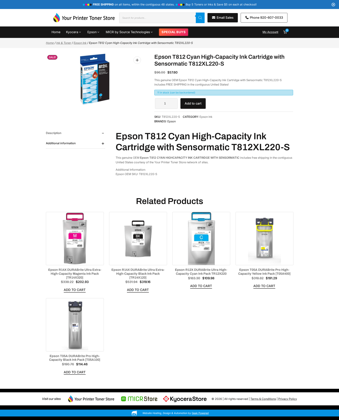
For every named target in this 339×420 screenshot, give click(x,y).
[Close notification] (333, 4)
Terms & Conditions (263, 399)
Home (50, 43)
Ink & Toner (63, 43)
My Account (270, 32)
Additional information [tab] (61, 143)
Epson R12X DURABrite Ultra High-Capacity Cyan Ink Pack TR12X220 (201, 271)
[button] (137, 60)
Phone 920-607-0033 (266, 17)
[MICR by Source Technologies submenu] (152, 32)
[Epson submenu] (98, 32)
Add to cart (193, 103)
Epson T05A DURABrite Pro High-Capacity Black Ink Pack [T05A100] (74, 358)
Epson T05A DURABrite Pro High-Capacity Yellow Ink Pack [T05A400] (264, 271)
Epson (171, 121)
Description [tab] (53, 133)
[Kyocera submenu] (80, 32)
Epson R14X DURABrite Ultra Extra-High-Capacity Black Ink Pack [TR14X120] (138, 273)
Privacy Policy (287, 399)
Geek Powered (200, 413)
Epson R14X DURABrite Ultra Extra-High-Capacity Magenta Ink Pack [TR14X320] (74, 273)
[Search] (200, 18)
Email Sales (225, 17)
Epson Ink (80, 43)
